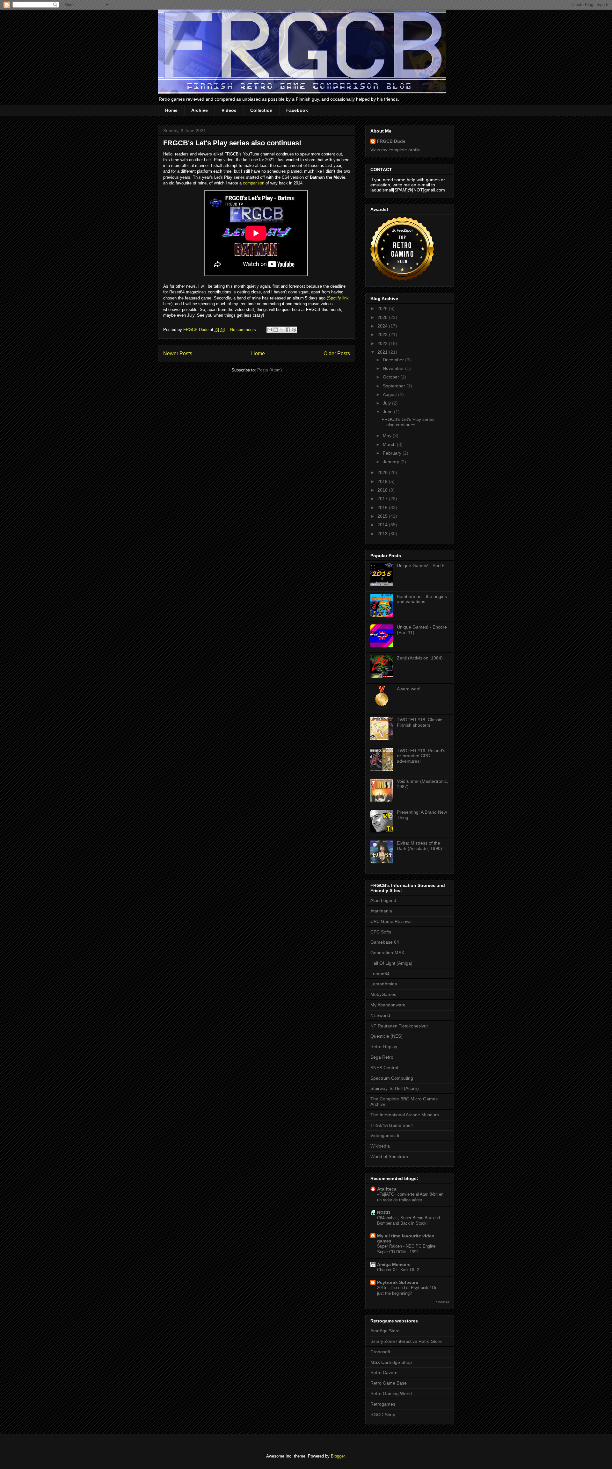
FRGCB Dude (391, 141)
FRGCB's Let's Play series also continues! (232, 143)
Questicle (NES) (386, 1036)
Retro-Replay (383, 1046)
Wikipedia (380, 1146)
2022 (383, 343)
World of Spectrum (389, 1156)
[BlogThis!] (276, 330)
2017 (383, 498)
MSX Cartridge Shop (391, 1362)
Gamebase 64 (384, 942)
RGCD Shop (382, 1414)
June (388, 411)
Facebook (297, 110)
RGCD (383, 1212)
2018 (383, 490)
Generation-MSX (387, 952)
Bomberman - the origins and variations (422, 599)
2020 (383, 472)
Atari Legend (383, 900)
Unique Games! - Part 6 (421, 565)
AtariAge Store (385, 1330)
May (388, 435)
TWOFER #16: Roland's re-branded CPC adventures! (421, 756)
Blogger (338, 1456)
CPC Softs (380, 931)
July (387, 403)
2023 (383, 334)
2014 (383, 524)
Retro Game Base (388, 1383)
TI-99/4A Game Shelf (391, 1125)
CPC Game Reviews (391, 921)
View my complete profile (395, 149)
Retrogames (382, 1404)
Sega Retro (381, 1057)
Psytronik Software (397, 1282)
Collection (261, 110)
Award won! (408, 688)
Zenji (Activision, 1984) (420, 657)
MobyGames (383, 994)
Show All (442, 1302)
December (394, 359)
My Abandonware (387, 1004)
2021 (383, 352)
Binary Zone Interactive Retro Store (406, 1341)
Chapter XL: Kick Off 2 (398, 1269)
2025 (383, 317)
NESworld (380, 1015)
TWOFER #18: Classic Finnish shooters (419, 722)
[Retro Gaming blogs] (402, 279)
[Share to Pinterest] (294, 330)
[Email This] (269, 330)
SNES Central (384, 1067)
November (394, 368)
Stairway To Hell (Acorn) (394, 1088)
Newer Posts (177, 353)
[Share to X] (282, 330)
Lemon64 (380, 973)
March (390, 444)
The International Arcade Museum (404, 1114)
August (390, 394)
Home (171, 110)
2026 (383, 308)
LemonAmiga (383, 983)
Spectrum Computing (391, 1078)
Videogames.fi (384, 1135)
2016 (383, 507)
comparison (253, 183)
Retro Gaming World (391, 1393)
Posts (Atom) (269, 370)
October (391, 376)
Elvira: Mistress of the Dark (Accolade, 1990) (419, 845)
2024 (383, 325)
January (391, 461)
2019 (383, 481)
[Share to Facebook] (288, 330)
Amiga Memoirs (394, 1264)
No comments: (244, 329)
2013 (383, 533)
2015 (383, 516)
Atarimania (381, 910)
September (394, 385)
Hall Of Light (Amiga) (391, 963)
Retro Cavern (383, 1372)
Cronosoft (380, 1351)
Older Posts (337, 353)
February (393, 453)
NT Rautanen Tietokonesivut (399, 1025)
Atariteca (387, 1189)
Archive (199, 110)
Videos (229, 110)
